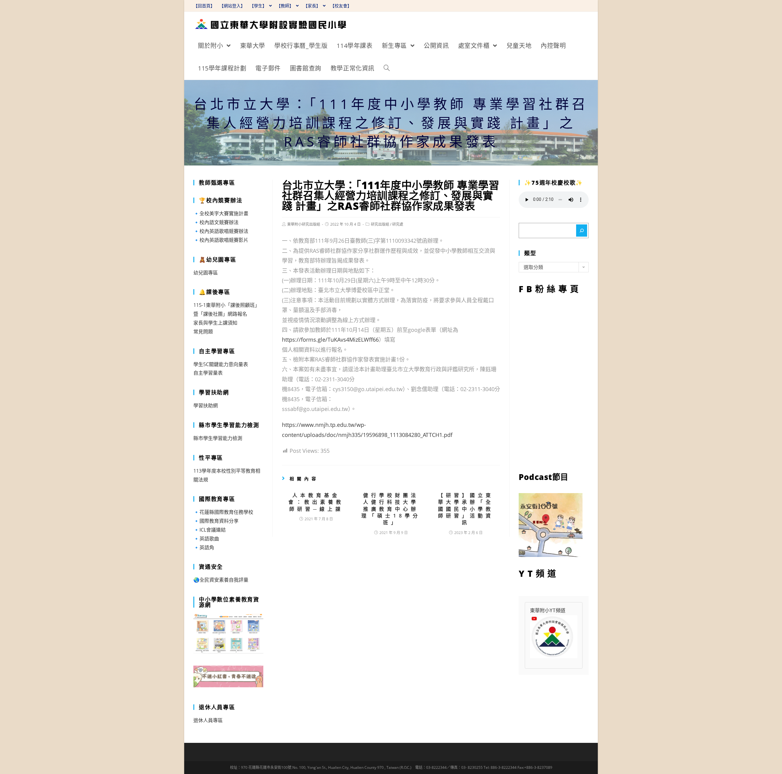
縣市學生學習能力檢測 (217, 438)
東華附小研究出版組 (303, 224)
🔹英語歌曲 (206, 538)
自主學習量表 (208, 372)
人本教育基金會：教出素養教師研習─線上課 (316, 502)
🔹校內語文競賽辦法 (216, 222)
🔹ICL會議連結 (209, 529)
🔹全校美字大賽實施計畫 (220, 213)
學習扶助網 (205, 405)
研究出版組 (380, 224)
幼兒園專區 (205, 272)
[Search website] (386, 68)
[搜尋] (581, 230)
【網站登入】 (232, 6)
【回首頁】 (204, 6)
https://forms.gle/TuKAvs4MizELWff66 (330, 339)
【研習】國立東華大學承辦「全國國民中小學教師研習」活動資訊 (466, 509)
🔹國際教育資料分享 (216, 521)
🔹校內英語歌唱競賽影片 (220, 240)
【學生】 (259, 6)
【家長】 (312, 6)
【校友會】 (341, 6)
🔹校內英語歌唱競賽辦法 (220, 231)
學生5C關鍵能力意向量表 (220, 364)
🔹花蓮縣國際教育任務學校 (223, 512)
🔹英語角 (203, 547)
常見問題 (203, 331)
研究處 (397, 224)
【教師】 (285, 6)
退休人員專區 (208, 720)
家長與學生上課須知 (215, 322)
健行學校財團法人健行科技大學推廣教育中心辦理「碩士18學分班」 (391, 509)
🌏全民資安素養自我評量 (220, 579)
